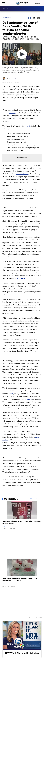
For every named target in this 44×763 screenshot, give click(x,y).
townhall (12, 112)
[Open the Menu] (3, 3)
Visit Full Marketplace (35, 499)
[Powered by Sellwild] (39, 618)
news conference (22, 173)
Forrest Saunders (15, 79)
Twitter (10, 393)
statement (28, 399)
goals (29, 126)
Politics (6, 18)
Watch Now (38, 3)
